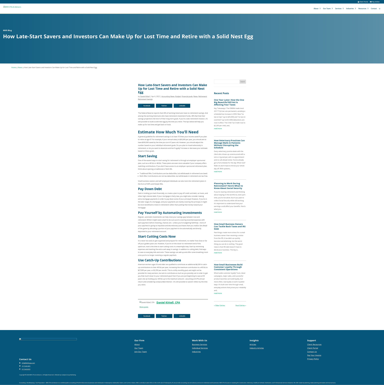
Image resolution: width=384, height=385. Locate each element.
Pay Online (376, 2)
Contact (374, 9)
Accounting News (168, 96)
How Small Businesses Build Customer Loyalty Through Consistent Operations (228, 267)
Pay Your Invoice (314, 355)
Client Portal (363, 2)
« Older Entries (219, 305)
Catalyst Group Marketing (69, 375)
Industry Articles (257, 348)
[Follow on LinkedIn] (363, 375)
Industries (350, 9)
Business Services (199, 344)
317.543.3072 (26, 369)
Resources (362, 9)
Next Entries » (241, 305)
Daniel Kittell (145, 96)
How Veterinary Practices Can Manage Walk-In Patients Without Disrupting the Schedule (229, 144)
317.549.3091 (26, 366)
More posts (144, 307)
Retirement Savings (145, 99)
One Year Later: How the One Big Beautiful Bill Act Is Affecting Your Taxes (229, 102)
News (195, 96)
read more (218, 128)
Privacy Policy (313, 359)
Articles (253, 344)
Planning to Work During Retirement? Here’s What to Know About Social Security (228, 186)
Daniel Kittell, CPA (168, 302)
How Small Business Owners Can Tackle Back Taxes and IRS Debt (230, 226)
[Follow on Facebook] (359, 375)
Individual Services (200, 348)
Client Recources (314, 344)
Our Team (327, 9)
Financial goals (187, 96)
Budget (178, 96)
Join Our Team (140, 351)
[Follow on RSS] (355, 375)
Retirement (202, 96)
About (316, 9)
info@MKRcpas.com (28, 363)
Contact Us (312, 351)
